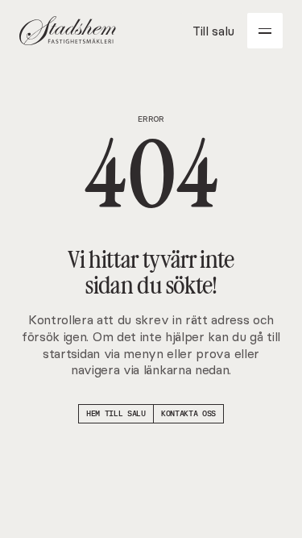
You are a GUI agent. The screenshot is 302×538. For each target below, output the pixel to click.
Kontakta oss (188, 413)
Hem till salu (116, 413)
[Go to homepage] (67, 30)
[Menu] (265, 30)
